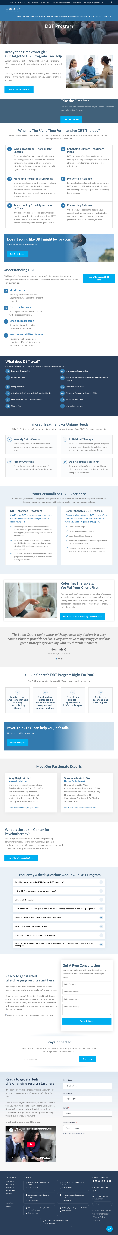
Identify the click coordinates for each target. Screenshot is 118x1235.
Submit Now (87, 1021)
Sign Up (87, 1059)
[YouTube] (104, 1181)
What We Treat (10, 1190)
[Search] (111, 2)
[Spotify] (110, 1181)
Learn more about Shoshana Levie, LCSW (80, 807)
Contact (8, 1206)
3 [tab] (61, 658)
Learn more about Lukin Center (21, 858)
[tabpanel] (59, 643)
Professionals (10, 1203)
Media (8, 1200)
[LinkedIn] (99, 1181)
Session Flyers (65, 2)
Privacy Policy (98, 1217)
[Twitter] (96, 1181)
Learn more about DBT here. (99, 278)
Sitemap (96, 1220)
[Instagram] (102, 1181)
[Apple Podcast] (107, 1181)
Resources (9, 1197)
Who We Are (10, 1181)
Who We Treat (10, 1187)
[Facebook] (93, 1181)
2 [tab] (59, 658)
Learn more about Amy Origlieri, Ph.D (23, 807)
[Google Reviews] (96, 1191)
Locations (9, 1193)
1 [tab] (56, 658)
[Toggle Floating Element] (109, 1229)
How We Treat (10, 1184)
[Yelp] (93, 1191)
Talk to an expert (71, 119)
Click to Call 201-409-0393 (19, 89)
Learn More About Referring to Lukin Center (82, 616)
